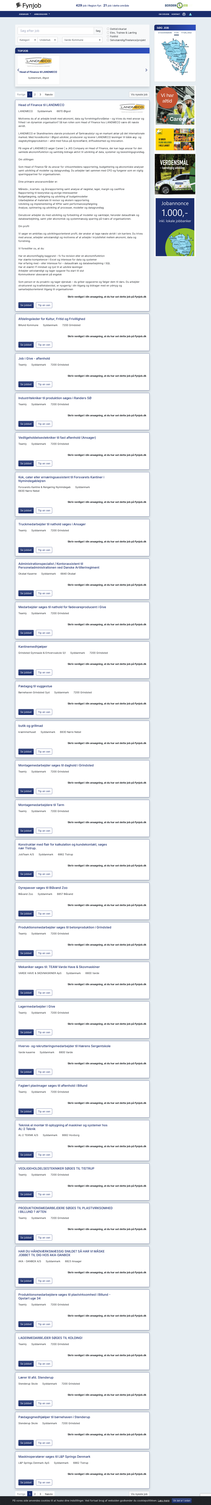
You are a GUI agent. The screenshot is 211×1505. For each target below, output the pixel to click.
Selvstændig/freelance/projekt (128, 40)
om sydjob (164, 14)
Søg (98, 30)
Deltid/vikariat (118, 28)
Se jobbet (26, 305)
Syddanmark (165, 33)
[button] (184, 14)
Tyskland (186, 33)
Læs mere (163, 1500)
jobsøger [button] (24, 14)
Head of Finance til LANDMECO (38, 71)
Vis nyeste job (139, 94)
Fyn (176, 33)
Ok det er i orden (181, 1500)
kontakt (176, 14)
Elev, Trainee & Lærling (123, 32)
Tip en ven (44, 305)
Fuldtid (114, 36)
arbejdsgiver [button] (41, 14)
